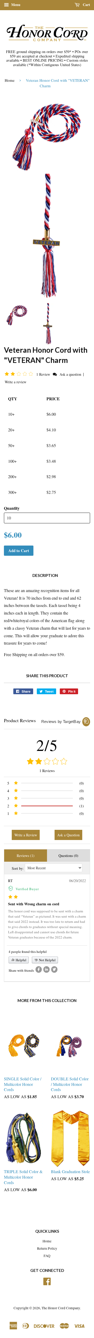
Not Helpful (47, 960)
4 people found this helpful (28, 951)
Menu (15, 4)
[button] (20, 374)
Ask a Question (68, 834)
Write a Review (25, 834)
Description (45, 575)
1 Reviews (47, 770)
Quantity (12, 508)
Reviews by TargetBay (61, 721)
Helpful (20, 960)
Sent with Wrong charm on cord (33, 904)
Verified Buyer (27, 889)
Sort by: (18, 868)
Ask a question (70, 374)
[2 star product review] (13, 897)
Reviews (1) (25, 855)
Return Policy (47, 1248)
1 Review (43, 374)
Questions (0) (68, 855)
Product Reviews (20, 720)
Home (10, 80)
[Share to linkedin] (46, 969)
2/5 (47, 744)
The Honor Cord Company (61, 1308)
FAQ (47, 1255)
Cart (86, 4)
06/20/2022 (77, 880)
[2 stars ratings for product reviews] (47, 762)
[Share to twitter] (54, 969)
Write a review (15, 381)
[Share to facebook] (39, 969)
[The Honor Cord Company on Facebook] (47, 1280)
